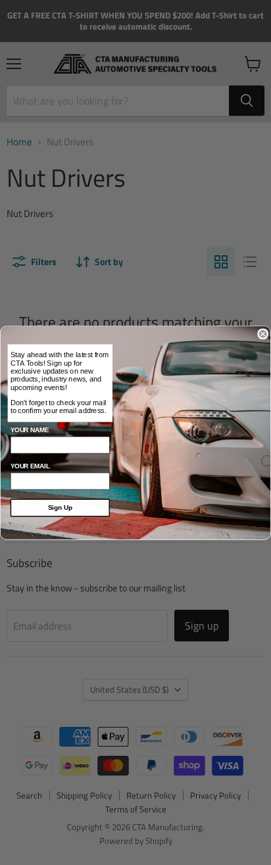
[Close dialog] (263, 333)
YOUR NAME (30, 429)
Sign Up (60, 507)
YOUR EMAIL (30, 466)
